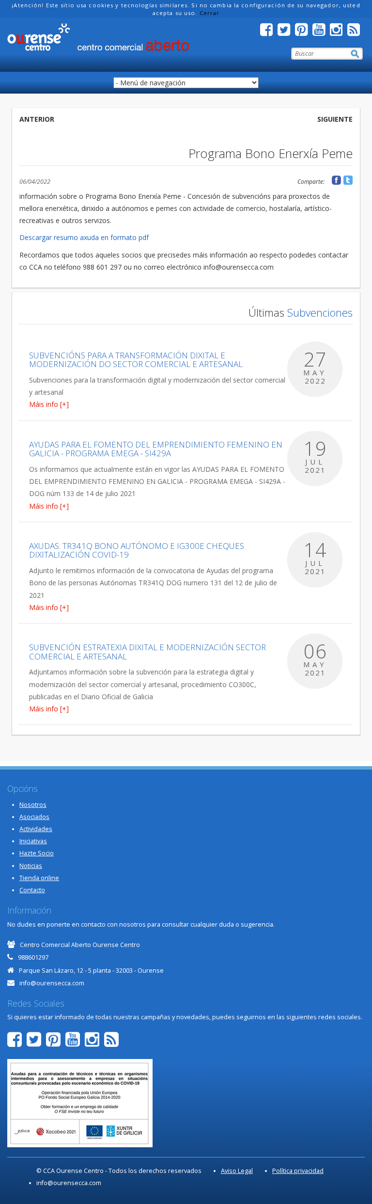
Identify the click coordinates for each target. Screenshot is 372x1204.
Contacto (32, 890)
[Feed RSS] (356, 32)
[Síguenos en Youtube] (321, 32)
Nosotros (32, 805)
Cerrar (210, 12)
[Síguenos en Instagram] (338, 32)
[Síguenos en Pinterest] (303, 32)
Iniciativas (33, 841)
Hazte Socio (36, 853)
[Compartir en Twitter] (348, 180)
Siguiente (335, 119)
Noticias (30, 866)
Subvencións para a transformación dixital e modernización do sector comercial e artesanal (136, 360)
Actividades (35, 829)
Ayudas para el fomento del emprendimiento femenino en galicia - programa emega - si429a (155, 449)
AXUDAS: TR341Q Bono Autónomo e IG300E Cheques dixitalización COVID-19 (136, 550)
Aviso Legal (237, 1171)
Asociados (34, 817)
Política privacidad (298, 1171)
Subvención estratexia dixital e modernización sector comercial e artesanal (147, 652)
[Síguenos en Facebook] (269, 32)
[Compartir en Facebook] (336, 180)
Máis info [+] (49, 404)
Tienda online (39, 878)
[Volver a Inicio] (98, 37)
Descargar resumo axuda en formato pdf (84, 237)
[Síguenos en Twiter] (286, 32)
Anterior (36, 119)
